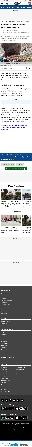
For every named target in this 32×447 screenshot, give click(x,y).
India (13, 7)
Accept (14, 445)
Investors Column (5, 304)
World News (4, 334)
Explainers (3, 347)
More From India (16, 186)
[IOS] (24, 0)
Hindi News (4, 307)
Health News (4, 352)
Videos (8, 7)
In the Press (4, 302)
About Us (3, 296)
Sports (23, 7)
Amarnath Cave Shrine (8, 164)
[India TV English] (17, 3)
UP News (3, 382)
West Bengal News (20, 374)
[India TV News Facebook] (27, 0)
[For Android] (7, 418)
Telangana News (20, 371)
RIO (18, 429)
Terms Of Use (14, 427)
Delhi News (4, 369)
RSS (22, 429)
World (17, 7)
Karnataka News (5, 391)
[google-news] (22, 400)
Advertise (3, 298)
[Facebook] (2, 400)
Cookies (5, 442)
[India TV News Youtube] (30, 0)
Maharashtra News (21, 367)
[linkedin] (18, 400)
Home (2, 7)
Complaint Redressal (6, 300)
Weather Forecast (5, 321)
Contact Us (4, 293)
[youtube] (14, 400)
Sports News (4, 343)
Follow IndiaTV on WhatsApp (14, 169)
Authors (3, 311)
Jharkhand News (5, 374)
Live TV (3, 309)
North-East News (5, 378)
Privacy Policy (23, 427)
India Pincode (4, 323)
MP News (3, 376)
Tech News (4, 345)
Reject (24, 445)
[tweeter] (6, 400)
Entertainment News (6, 341)
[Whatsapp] (26, 68)
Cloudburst (20, 164)
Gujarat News (4, 387)
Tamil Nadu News (5, 380)
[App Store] (21, 408)
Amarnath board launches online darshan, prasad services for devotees (14, 127)
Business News (5, 349)
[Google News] (5, 68)
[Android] (25, 0)
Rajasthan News (20, 369)
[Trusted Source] (14, 68)
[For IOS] (21, 418)
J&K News (3, 389)
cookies (6, 445)
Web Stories (4, 313)
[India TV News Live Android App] (7, 408)
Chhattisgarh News (6, 384)
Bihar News (4, 367)
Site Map (7, 427)
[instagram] (10, 400)
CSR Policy (12, 429)
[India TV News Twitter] (29, 0)
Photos (3, 336)
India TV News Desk (12, 30)
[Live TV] (29, 3)
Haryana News (5, 371)
